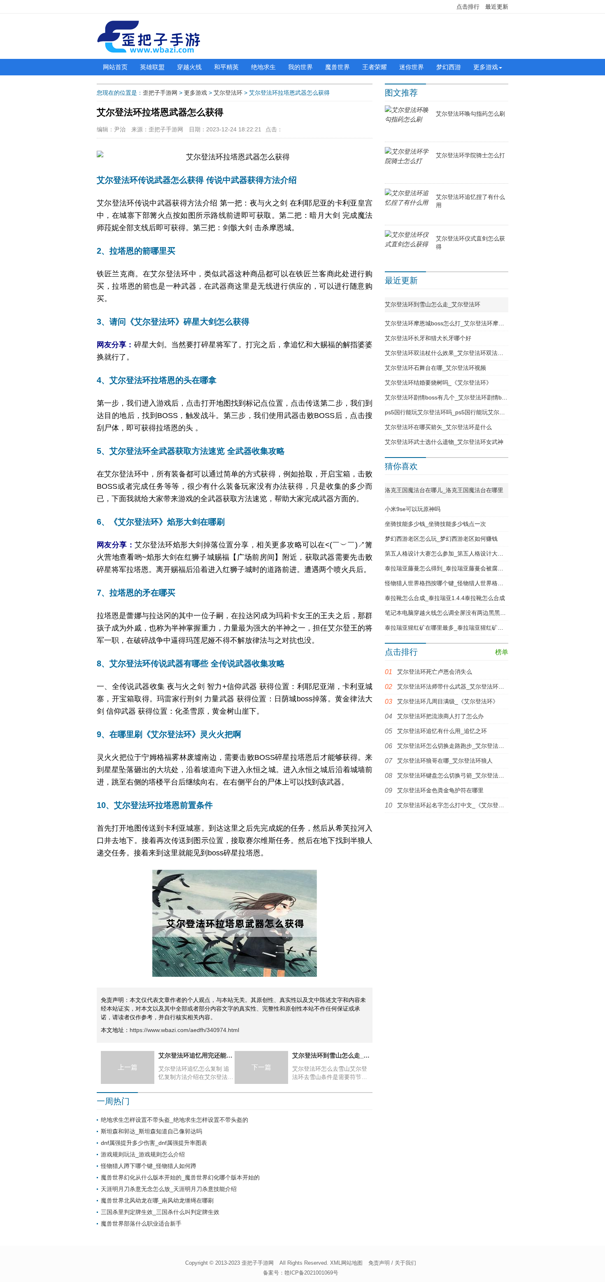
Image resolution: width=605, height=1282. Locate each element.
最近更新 (496, 6)
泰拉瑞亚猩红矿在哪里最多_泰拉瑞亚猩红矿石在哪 (450, 627)
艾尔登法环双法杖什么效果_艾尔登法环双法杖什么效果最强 (461, 353)
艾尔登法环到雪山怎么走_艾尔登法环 (432, 304)
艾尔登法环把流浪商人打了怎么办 (440, 716)
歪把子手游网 (160, 92)
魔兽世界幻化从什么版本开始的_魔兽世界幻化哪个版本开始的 (180, 1177)
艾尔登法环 (228, 92)
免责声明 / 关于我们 (392, 1263)
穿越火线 (189, 66)
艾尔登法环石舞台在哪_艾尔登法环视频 (435, 367)
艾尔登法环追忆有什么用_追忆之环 (442, 731)
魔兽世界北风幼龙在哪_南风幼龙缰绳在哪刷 (157, 1200)
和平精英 (226, 66)
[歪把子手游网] (148, 36)
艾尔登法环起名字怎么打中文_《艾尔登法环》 (456, 805)
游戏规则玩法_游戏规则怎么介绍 (143, 1154)
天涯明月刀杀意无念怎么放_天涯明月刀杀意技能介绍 (169, 1189)
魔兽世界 (337, 66)
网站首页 (115, 66)
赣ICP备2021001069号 (311, 1273)
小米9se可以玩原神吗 (412, 509)
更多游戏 (485, 66)
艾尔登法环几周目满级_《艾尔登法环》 (447, 701)
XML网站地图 (346, 1263)
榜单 (501, 652)
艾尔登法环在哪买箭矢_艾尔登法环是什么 (438, 427)
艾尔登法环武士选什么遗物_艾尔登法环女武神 (444, 442)
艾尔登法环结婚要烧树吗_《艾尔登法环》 (438, 382)
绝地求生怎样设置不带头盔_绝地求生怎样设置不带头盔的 (174, 1119)
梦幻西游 (448, 66)
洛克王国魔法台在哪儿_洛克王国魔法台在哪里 (444, 490)
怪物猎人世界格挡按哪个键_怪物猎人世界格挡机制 (450, 583)
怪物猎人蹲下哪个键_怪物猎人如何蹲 (148, 1166)
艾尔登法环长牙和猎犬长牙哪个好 (428, 338)
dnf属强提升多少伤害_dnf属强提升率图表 (154, 1143)
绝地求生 (263, 66)
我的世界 (300, 66)
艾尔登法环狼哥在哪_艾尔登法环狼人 (445, 760)
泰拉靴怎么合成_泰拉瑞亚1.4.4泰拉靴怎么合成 (445, 598)
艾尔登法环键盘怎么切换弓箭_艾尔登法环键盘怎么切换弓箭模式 (479, 775)
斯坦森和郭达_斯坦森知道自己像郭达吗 (151, 1131)
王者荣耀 (374, 66)
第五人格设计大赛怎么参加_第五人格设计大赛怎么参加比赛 (461, 553)
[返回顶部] (535, 1145)
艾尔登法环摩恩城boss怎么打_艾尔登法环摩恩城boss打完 (459, 323)
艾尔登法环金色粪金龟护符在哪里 (440, 790)
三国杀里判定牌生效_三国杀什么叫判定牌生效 (160, 1212)
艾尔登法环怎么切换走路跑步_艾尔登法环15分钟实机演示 (471, 746)
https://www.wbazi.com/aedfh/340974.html (184, 1030)
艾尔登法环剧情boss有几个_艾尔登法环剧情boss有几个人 (459, 397)
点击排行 (467, 6)
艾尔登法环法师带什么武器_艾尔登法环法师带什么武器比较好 (476, 686)
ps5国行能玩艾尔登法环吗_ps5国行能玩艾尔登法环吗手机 (459, 412)
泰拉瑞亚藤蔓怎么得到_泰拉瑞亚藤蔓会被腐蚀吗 (447, 568)
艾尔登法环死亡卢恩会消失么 (434, 671)
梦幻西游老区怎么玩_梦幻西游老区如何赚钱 (441, 538)
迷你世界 (411, 66)
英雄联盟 (152, 66)
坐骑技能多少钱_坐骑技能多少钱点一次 (435, 524)
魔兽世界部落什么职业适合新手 (141, 1223)
